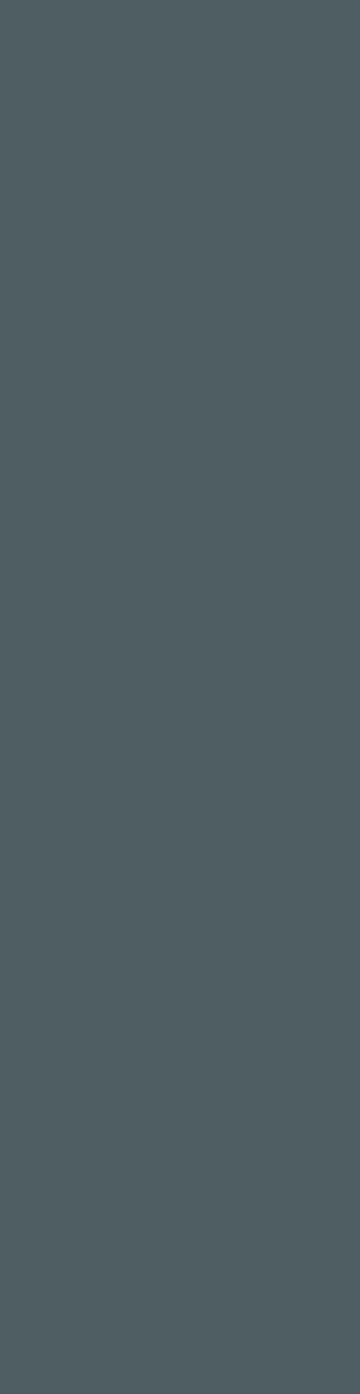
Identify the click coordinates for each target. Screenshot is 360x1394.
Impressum (179, 1130)
